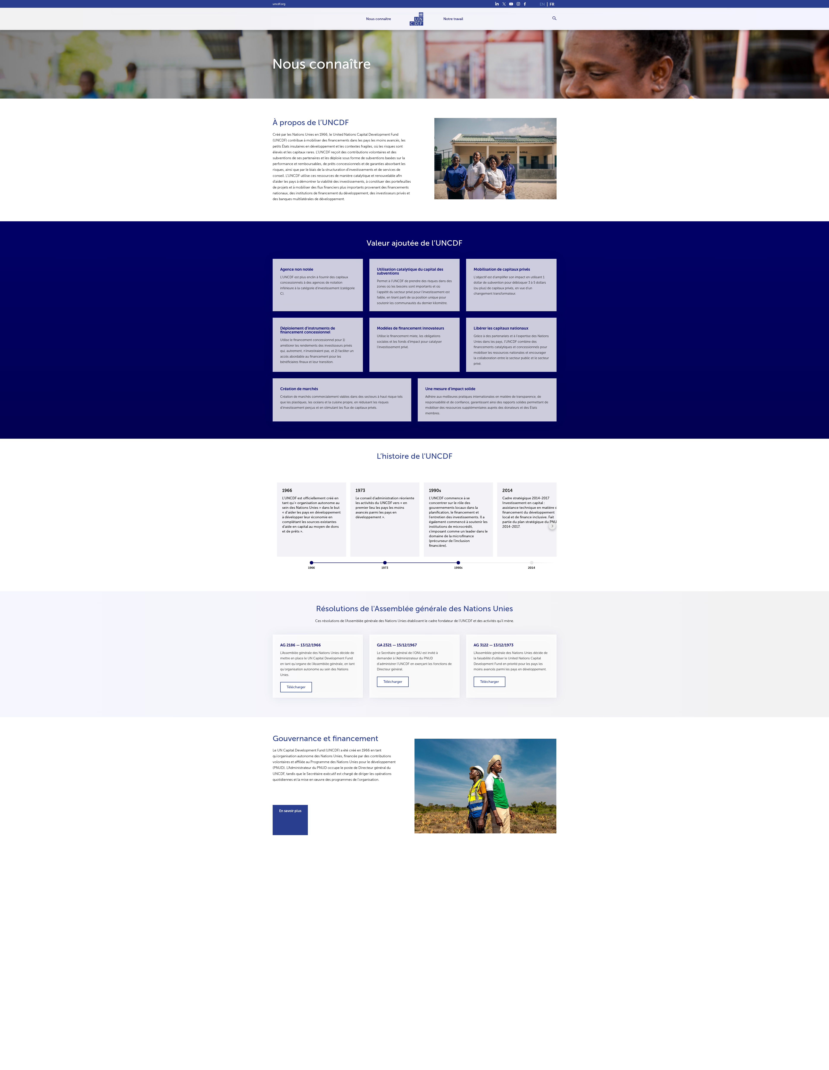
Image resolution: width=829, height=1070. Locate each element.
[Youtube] (511, 4)
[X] (504, 4)
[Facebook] (525, 4)
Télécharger (296, 687)
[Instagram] (518, 4)
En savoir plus (290, 811)
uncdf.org (279, 4)
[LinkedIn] (496, 4)
